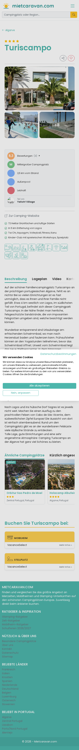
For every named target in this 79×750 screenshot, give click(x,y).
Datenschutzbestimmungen (58, 354)
